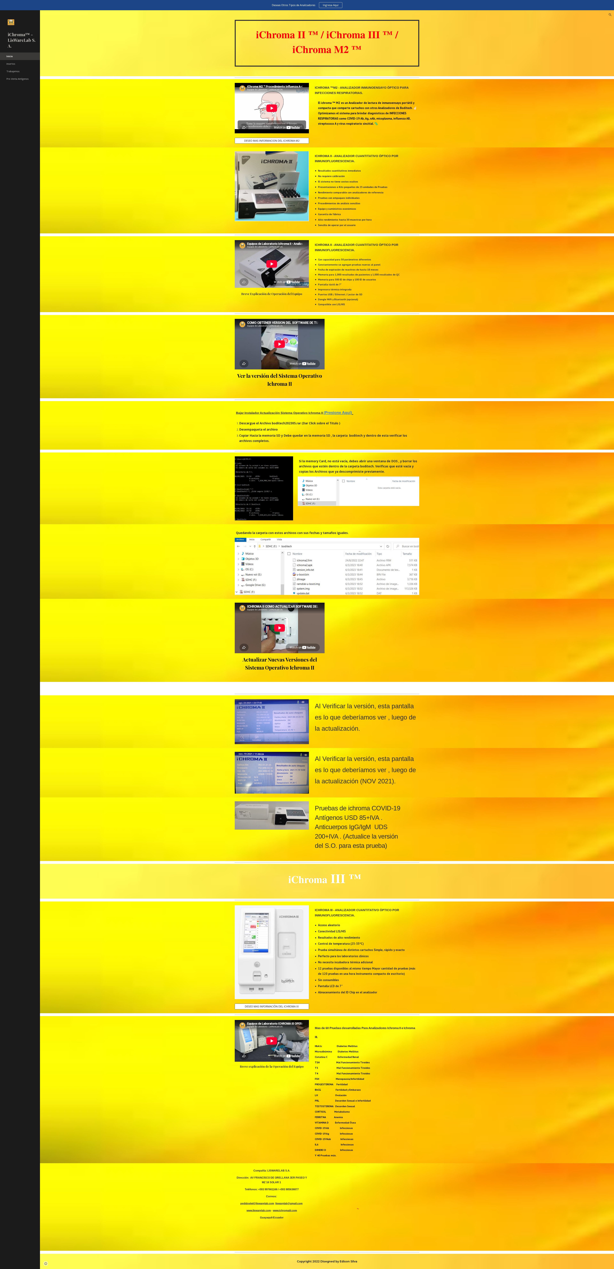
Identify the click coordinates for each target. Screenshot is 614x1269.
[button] (610, 15)
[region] (307, 5)
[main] (327, 43)
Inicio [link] (9, 56)
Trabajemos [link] (13, 71)
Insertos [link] (10, 63)
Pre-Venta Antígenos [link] (17, 78)
